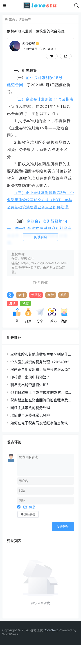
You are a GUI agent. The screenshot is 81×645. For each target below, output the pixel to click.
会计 (21, 295)
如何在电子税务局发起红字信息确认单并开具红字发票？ (41, 423)
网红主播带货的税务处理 (30, 407)
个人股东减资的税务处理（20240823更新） (41, 362)
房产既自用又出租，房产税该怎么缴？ (41, 369)
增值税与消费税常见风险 (30, 415)
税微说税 (28, 44)
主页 (12, 19)
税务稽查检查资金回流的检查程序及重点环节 (41, 400)
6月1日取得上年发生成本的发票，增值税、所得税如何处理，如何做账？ (41, 392)
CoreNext (51, 630)
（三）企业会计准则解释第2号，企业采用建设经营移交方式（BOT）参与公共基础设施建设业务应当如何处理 (40, 199)
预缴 (25, 303)
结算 (64, 295)
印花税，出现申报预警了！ (32, 377)
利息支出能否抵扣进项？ (30, 385)
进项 (12, 303)
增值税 (36, 295)
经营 (50, 295)
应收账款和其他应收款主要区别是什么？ (39, 354)
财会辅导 (24, 19)
